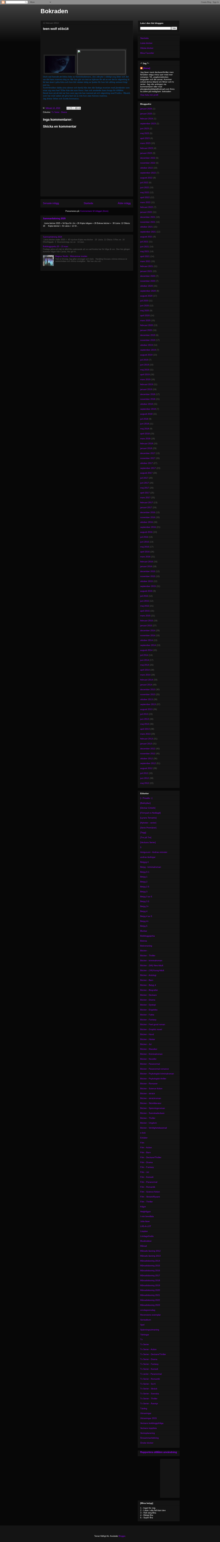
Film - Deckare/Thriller (150, 1157)
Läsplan (144, 1231)
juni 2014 (144, 660)
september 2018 (148, 409)
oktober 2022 (146, 168)
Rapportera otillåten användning (158, 1452)
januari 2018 (146, 448)
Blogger (122, 1536)
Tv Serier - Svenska (149, 1393)
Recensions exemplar (150, 1315)
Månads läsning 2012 (150, 1251)
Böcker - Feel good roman (152, 1024)
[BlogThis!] (70, 108)
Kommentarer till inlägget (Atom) (94, 211)
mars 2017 (145, 497)
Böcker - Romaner (149, 1083)
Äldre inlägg (124, 203)
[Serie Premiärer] (148, 827)
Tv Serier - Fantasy (149, 1364)
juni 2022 (144, 187)
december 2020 (147, 276)
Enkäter (144, 1138)
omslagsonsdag (147, 1310)
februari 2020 (146, 325)
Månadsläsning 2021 (150, 1295)
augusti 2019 (146, 355)
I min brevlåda (147, 1216)
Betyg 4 (143, 911)
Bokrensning (146, 946)
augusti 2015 (146, 591)
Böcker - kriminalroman (151, 960)
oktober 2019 (146, 345)
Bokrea (143, 941)
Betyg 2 (143, 881)
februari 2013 (146, 738)
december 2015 (147, 571)
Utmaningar (145, 1413)
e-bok (143, 1133)
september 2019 (148, 350)
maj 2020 (144, 310)
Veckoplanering (147, 1433)
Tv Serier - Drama (59, 112)
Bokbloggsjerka (147, 936)
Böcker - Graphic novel (151, 1029)
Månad (143, 1246)
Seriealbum (145, 1320)
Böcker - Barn (146, 980)
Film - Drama (146, 1162)
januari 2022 (146, 212)
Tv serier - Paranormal (151, 1374)
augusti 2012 (146, 768)
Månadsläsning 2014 (150, 1261)
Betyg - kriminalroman (150, 867)
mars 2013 (145, 734)
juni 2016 (144, 542)
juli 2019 (144, 360)
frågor (143, 1206)
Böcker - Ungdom (148, 1123)
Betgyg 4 (144, 862)
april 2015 (145, 611)
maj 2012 (144, 783)
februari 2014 (146, 679)
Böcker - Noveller (148, 1059)
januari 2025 (146, 113)
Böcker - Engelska (148, 1009)
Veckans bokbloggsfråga (151, 1423)
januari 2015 (146, 625)
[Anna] (146, 68)
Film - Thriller (146, 1201)
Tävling (143, 1408)
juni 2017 (144, 483)
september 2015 (148, 586)
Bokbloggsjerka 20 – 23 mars (55, 246)
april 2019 (145, 374)
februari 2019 (146, 384)
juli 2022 (144, 182)
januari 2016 (146, 566)
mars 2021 (145, 261)
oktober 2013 (146, 699)
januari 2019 (146, 389)
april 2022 (145, 197)
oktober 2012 (146, 758)
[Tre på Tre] (145, 837)
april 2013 (145, 729)
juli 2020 (144, 300)
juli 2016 (144, 537)
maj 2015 (144, 606)
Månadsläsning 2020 (150, 1290)
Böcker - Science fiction (151, 1088)
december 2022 (147, 158)
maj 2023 (144, 133)
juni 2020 (144, 305)
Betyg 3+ (144, 906)
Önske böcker (146, 1443)
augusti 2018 (146, 414)
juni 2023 (144, 128)
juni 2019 (144, 364)
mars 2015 (145, 615)
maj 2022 (144, 192)
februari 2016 (146, 561)
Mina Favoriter (147, 53)
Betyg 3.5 (144, 901)
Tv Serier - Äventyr (149, 1403)
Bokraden (54, 11)
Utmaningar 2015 (148, 1418)
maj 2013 (144, 724)
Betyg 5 (143, 926)
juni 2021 (144, 246)
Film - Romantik (147, 1187)
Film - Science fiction (150, 1192)
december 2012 (147, 748)
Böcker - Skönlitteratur (150, 1103)
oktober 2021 (146, 227)
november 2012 (147, 753)
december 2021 (147, 217)
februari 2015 (146, 620)
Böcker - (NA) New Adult (151, 965)
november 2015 (147, 576)
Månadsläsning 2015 (150, 1265)
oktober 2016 (146, 522)
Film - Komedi (146, 1177)
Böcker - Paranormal (150, 1064)
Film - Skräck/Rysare (150, 1196)
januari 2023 (146, 153)
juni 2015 (144, 601)
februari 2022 (146, 207)
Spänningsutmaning (149, 1329)
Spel (142, 1324)
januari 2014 (146, 684)
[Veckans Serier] (148, 842)
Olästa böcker (146, 48)
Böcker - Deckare (148, 995)
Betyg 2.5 (144, 886)
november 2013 (147, 694)
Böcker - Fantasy (148, 1019)
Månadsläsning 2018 (150, 1280)
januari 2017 (146, 507)
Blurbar (143, 931)
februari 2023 (146, 148)
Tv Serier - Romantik (150, 1379)
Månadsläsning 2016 (150, 1270)
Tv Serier (144, 1344)
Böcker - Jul (145, 1044)
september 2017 (148, 468)
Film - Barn (145, 1152)
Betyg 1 (143, 877)
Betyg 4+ (144, 921)
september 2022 (148, 173)
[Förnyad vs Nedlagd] (150, 813)
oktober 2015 (146, 581)
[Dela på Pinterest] (79, 108)
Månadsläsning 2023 (150, 1305)
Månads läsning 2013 (150, 1256)
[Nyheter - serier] (148, 822)
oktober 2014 (146, 640)
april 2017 (145, 492)
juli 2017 (144, 478)
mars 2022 (145, 202)
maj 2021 (144, 251)
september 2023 (148, 123)
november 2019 (147, 340)
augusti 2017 (146, 473)
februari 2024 (146, 118)
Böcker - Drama (147, 1000)
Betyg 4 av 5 (146, 916)
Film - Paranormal (148, 1182)
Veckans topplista (148, 1428)
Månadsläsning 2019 (150, 1285)
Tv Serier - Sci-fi (147, 1384)
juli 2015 (144, 596)
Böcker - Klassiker (148, 1049)
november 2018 (147, 399)
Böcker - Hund (147, 1034)
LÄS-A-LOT (145, 1226)
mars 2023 (145, 143)
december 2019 (147, 335)
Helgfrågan (145, 1211)
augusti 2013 (146, 709)
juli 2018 (144, 419)
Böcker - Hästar (147, 1039)
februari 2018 (146, 443)
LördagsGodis (147, 1236)
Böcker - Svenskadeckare (152, 1113)
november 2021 (147, 222)
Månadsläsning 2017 (150, 1275)
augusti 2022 (146, 177)
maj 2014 (144, 665)
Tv (141, 1339)
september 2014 (148, 645)
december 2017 (147, 453)
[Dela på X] (73, 108)
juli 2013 (144, 714)
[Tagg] (143, 832)
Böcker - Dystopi (148, 1005)
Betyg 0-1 (144, 872)
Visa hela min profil (149, 95)
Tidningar (144, 1334)
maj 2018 (144, 428)
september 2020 (148, 291)
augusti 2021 (146, 236)
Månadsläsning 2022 (150, 1300)
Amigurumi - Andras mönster (153, 852)
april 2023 (145, 138)
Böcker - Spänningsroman (152, 1108)
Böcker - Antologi (148, 975)
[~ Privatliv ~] (146, 798)
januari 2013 (146, 743)
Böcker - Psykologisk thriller (153, 1078)
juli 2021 (144, 241)
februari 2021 (146, 266)
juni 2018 (144, 423)
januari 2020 (146, 330)
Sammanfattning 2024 (52, 237)
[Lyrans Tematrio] (148, 818)
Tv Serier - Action (148, 1349)
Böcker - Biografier (149, 990)
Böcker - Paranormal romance (154, 1069)
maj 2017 (144, 488)
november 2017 (147, 458)
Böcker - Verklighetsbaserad (153, 1128)
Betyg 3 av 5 (146, 896)
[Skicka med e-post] (67, 108)
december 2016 (147, 512)
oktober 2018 (146, 404)
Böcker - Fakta (147, 1014)
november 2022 (147, 163)
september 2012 (148, 763)
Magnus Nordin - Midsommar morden (71, 256)
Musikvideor (146, 1241)
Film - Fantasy (147, 1167)
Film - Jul (144, 1172)
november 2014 (147, 635)
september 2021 (148, 232)
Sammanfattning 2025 (54, 218)
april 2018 (145, 433)
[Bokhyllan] (145, 803)
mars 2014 (145, 675)
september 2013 (148, 704)
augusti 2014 (146, 650)
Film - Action (146, 1147)
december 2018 (147, 394)
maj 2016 (144, 547)
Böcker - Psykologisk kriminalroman (157, 1073)
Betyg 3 (143, 891)
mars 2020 (145, 320)
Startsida (88, 203)
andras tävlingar (147, 857)
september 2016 (148, 527)
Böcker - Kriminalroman (151, 1054)
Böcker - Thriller (147, 955)
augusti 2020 (146, 296)
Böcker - (144, 950)
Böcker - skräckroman (150, 1098)
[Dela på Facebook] (76, 108)
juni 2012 (144, 778)
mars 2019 (145, 379)
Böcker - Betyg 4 (148, 985)
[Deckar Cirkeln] (147, 808)
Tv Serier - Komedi (149, 1369)
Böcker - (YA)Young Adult (152, 970)
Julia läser (145, 1221)
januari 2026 (146, 108)
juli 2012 (144, 773)
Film (142, 1142)
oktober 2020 (146, 286)
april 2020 (145, 315)
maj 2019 (144, 369)
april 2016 (145, 551)
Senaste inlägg (51, 203)
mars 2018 (145, 438)
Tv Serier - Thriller (148, 1398)
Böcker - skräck (147, 1093)
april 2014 (145, 670)
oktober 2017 (146, 463)
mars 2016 (145, 556)
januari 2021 (146, 271)
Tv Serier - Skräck (148, 1388)
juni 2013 (144, 719)
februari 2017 (146, 502)
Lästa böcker (146, 43)
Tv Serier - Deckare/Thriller (153, 1354)
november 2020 (147, 281)
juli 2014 (144, 655)
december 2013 (147, 689)
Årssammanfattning (149, 1438)
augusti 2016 (146, 532)
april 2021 (145, 256)
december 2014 (147, 630)
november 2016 (147, 517)
